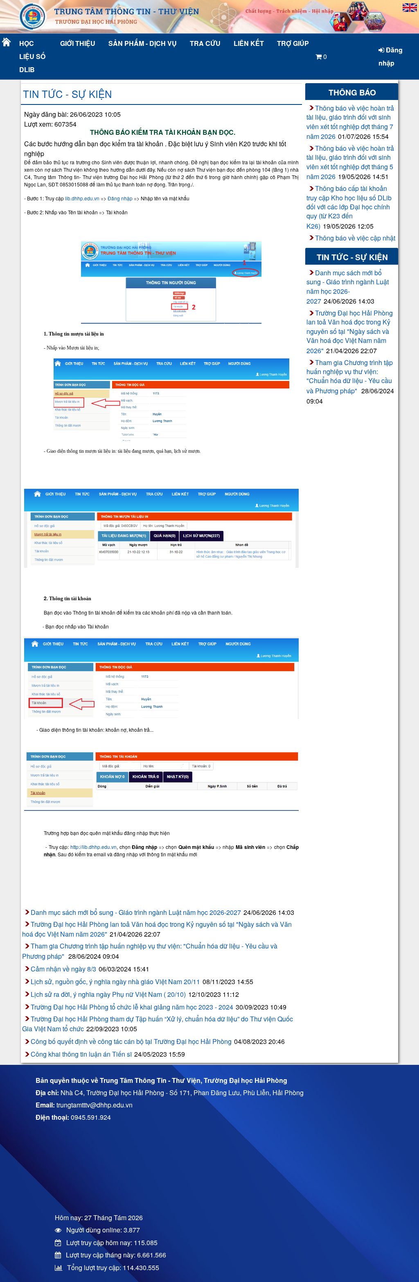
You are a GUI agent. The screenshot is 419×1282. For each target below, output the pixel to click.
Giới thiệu (77, 43)
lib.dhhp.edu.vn (82, 198)
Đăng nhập (390, 56)
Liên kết (249, 43)
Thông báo (352, 92)
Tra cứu (205, 43)
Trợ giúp (293, 43)
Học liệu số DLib (32, 56)
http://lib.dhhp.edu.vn (93, 846)
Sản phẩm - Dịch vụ (141, 43)
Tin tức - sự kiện (67, 93)
